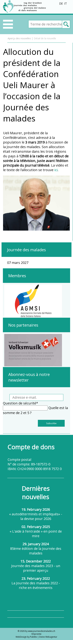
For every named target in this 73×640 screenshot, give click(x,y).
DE (61, 3)
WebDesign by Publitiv (26, 636)
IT (65, 3)
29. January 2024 (35, 548)
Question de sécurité (20, 403)
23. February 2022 (36, 583)
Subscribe (51, 423)
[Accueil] (25, 12)
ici (56, 170)
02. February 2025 (36, 531)
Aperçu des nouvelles (19, 38)
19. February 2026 (35, 514)
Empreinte (36, 633)
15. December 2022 (35, 566)
